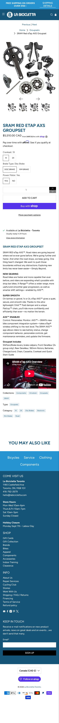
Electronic (41, 411)
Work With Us (10, 591)
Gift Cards (8, 538)
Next (34, 24)
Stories (6, 588)
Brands (6, 545)
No (13, 181)
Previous (26, 24)
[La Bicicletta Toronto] (27, 15)
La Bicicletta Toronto (32, 687)
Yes (6, 181)
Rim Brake (24, 169)
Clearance (8, 565)
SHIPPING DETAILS (48, 4)
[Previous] (21, 99)
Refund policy (10, 605)
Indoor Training (10, 562)
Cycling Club (9, 584)
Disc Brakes (29, 411)
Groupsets (35, 30)
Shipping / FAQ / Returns (15, 595)
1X (6, 158)
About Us (7, 577)
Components (21, 393)
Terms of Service (11, 602)
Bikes (5, 548)
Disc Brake (9, 169)
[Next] (38, 99)
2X (13, 158)
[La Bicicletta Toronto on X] (17, 611)
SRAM (6, 398)
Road (17, 416)
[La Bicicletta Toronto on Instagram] (10, 611)
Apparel (7, 552)
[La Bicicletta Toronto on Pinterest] (14, 611)
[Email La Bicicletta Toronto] (4, 611)
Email (6, 639)
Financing (8, 598)
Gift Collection (10, 541)
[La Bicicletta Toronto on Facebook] (7, 611)
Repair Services (11, 581)
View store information (15, 238)
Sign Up (29, 652)
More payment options (29, 215)
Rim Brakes (8, 416)
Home (22, 30)
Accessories (9, 558)
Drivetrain (33, 393)
